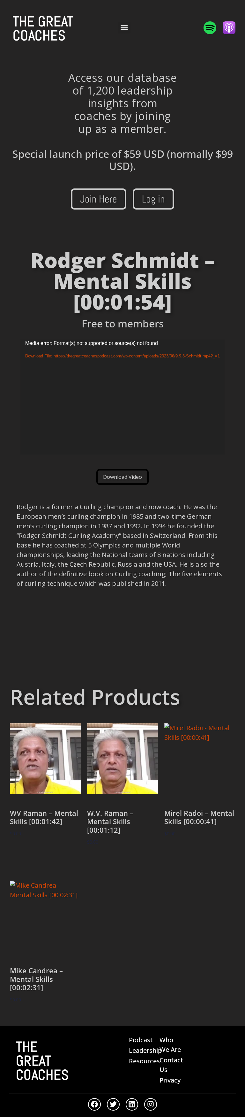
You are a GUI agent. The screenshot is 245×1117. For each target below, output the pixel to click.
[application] (122, 397)
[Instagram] (150, 1104)
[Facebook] (94, 1104)
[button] (124, 28)
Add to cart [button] (31, 852)
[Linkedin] (132, 1104)
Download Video (122, 476)
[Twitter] (113, 1104)
